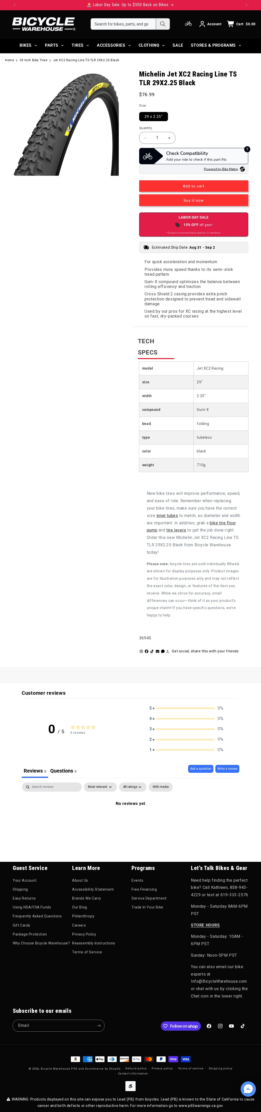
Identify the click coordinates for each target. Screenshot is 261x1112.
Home (9, 60)
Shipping (20, 889)
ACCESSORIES (111, 45)
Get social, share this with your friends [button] (205, 651)
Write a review (227, 768)
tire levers (176, 530)
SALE (178, 45)
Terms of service (191, 1068)
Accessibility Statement (93, 889)
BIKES (26, 45)
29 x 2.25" (154, 117)
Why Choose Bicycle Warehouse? (41, 943)
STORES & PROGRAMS (213, 45)
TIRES (78, 45)
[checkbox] (161, 787)
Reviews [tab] (35, 771)
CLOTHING (149, 45)
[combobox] (123, 24)
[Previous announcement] (14, 5)
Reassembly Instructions (93, 943)
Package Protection (30, 934)
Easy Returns (24, 898)
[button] (186, 708)
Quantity (145, 128)
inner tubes (167, 515)
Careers (79, 925)
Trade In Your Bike (147, 907)
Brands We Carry (86, 898)
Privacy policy (162, 1068)
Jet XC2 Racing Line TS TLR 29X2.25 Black (86, 60)
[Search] (163, 24)
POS (74, 1068)
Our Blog (79, 907)
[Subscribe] (98, 1026)
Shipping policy (221, 1068)
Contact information (133, 1073)
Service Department (149, 898)
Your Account (24, 880)
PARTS (51, 45)
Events (137, 880)
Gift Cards (21, 925)
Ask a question (200, 768)
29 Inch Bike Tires (34, 60)
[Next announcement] (246, 5)
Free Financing (144, 889)
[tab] (63, 771)
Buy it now (194, 200)
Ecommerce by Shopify (103, 1068)
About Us (80, 880)
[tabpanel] (130, 820)
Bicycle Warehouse (55, 1068)
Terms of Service (87, 952)
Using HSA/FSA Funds (32, 907)
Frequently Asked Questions (37, 916)
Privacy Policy (84, 934)
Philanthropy (83, 916)
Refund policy (136, 1068)
